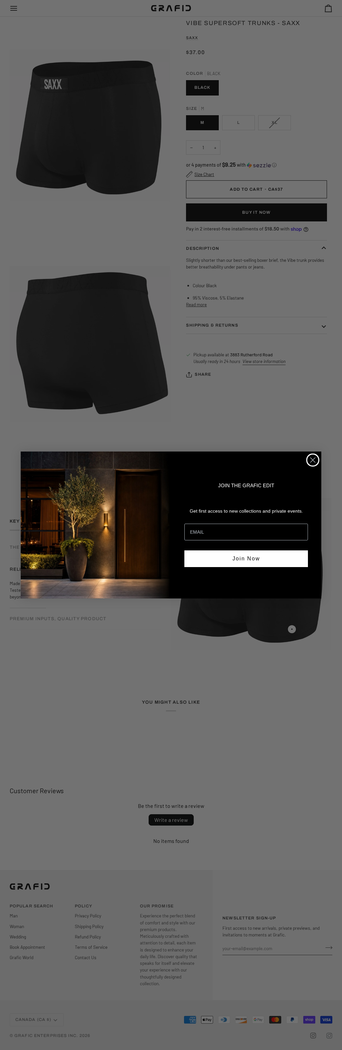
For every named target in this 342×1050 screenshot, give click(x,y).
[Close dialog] (313, 460)
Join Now (246, 558)
